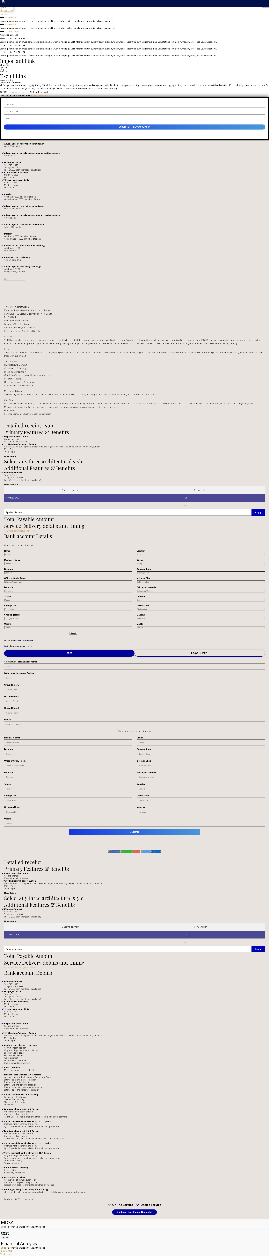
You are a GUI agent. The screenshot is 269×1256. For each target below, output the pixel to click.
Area (69, 653)
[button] (134, 24)
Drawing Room (144, 569)
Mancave (141, 615)
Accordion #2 (11, 24)
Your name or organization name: (20, 662)
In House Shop (144, 578)
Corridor (141, 596)
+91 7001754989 (25, 640)
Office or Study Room (14, 578)
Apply (258, 512)
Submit (73, 633)
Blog (213, 14)
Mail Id (140, 624)
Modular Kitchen (12, 560)
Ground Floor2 (11, 696)
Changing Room (12, 615)
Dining (140, 560)
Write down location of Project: (19, 673)
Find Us (221, 14)
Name (7, 551)
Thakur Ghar (143, 605)
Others (7, 624)
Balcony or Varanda (146, 587)
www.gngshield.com (19, 92)
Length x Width (199, 653)
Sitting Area (10, 605)
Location (141, 551)
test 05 (5, 1237)
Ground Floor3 (11, 708)
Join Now (204, 14)
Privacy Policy (6, 80)
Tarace (7, 596)
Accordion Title (12, 31)
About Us (193, 14)
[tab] (70, 490)
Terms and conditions (10, 82)
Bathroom (9, 587)
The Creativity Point (41, 95)
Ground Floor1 (11, 685)
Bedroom (8, 569)
